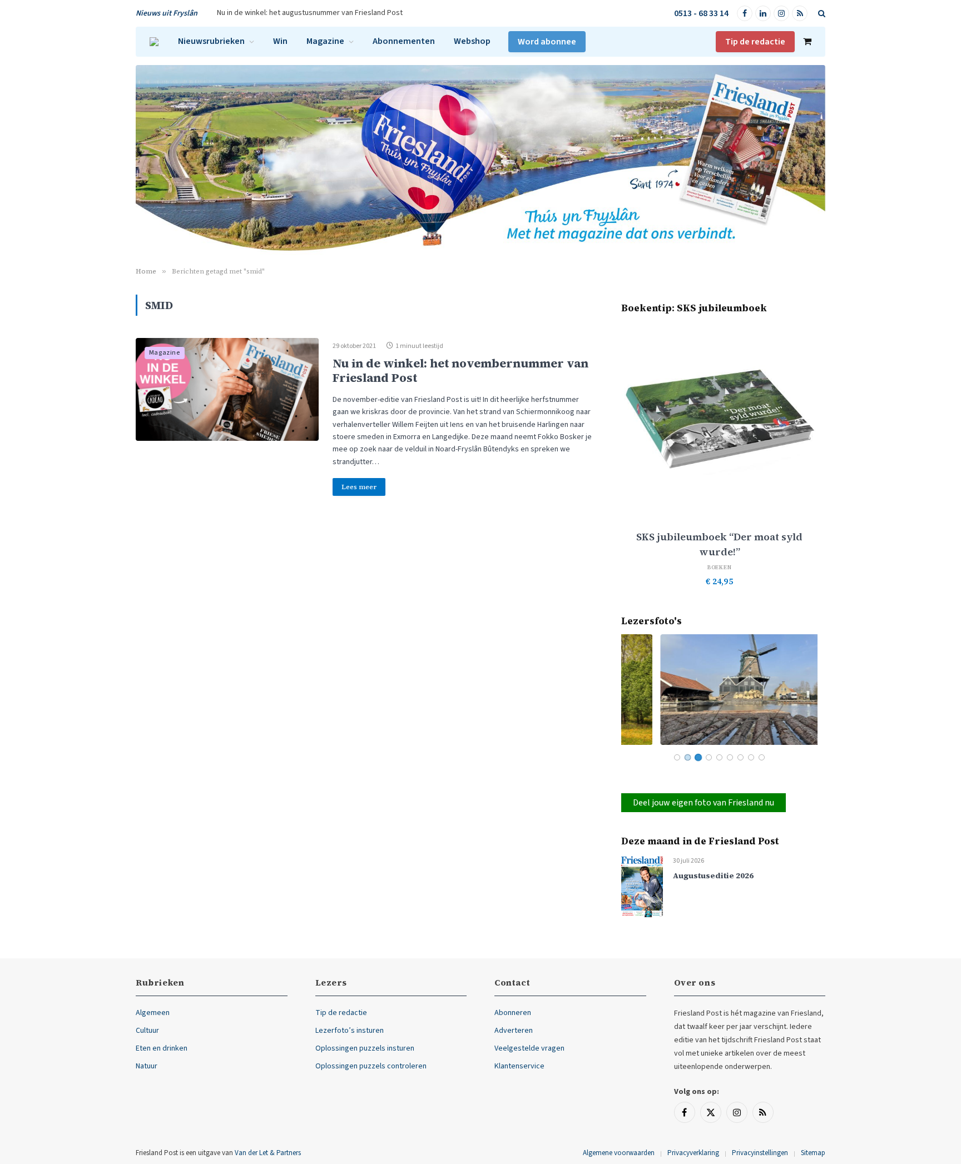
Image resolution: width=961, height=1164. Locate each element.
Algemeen (153, 1012)
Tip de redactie (755, 42)
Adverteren (513, 1030)
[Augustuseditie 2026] (642, 885)
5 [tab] (719, 757)
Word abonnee (547, 42)
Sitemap (813, 1153)
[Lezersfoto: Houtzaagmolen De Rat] (719, 689)
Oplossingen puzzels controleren (371, 1066)
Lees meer (359, 486)
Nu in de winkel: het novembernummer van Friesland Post (460, 370)
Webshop (472, 41)
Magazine (325, 41)
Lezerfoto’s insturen (349, 1030)
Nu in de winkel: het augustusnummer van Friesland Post (310, 13)
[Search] (820, 13)
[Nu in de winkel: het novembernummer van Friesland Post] (227, 389)
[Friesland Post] (154, 42)
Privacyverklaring (693, 1153)
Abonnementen (404, 41)
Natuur (146, 1066)
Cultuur (147, 1030)
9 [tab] (761, 757)
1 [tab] (677, 757)
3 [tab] (698, 757)
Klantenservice (519, 1066)
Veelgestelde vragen (529, 1048)
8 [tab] (751, 757)
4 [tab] (709, 757)
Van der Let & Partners (268, 1153)
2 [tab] (687, 757)
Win (280, 41)
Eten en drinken (161, 1048)
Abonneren (512, 1012)
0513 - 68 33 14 (701, 13)
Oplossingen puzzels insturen (364, 1048)
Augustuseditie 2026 (713, 876)
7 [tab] (740, 757)
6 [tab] (730, 757)
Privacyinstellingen (760, 1153)
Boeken (719, 567)
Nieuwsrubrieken (211, 41)
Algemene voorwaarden (619, 1153)
